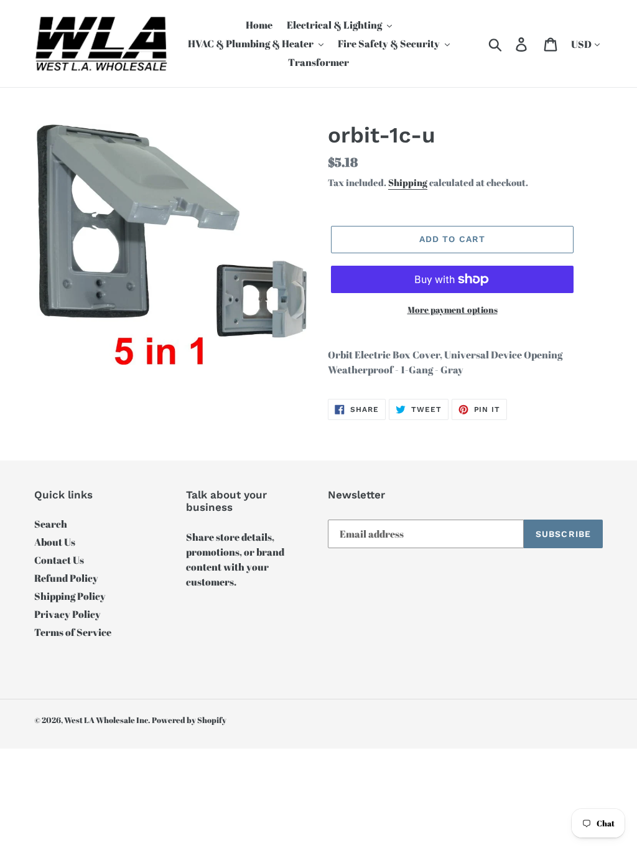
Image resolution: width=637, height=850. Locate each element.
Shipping (407, 182)
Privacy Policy (67, 614)
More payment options (452, 309)
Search (50, 524)
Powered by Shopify (189, 720)
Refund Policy (66, 578)
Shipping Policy (70, 596)
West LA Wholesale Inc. (107, 720)
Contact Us (59, 560)
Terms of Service (72, 632)
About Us (54, 542)
